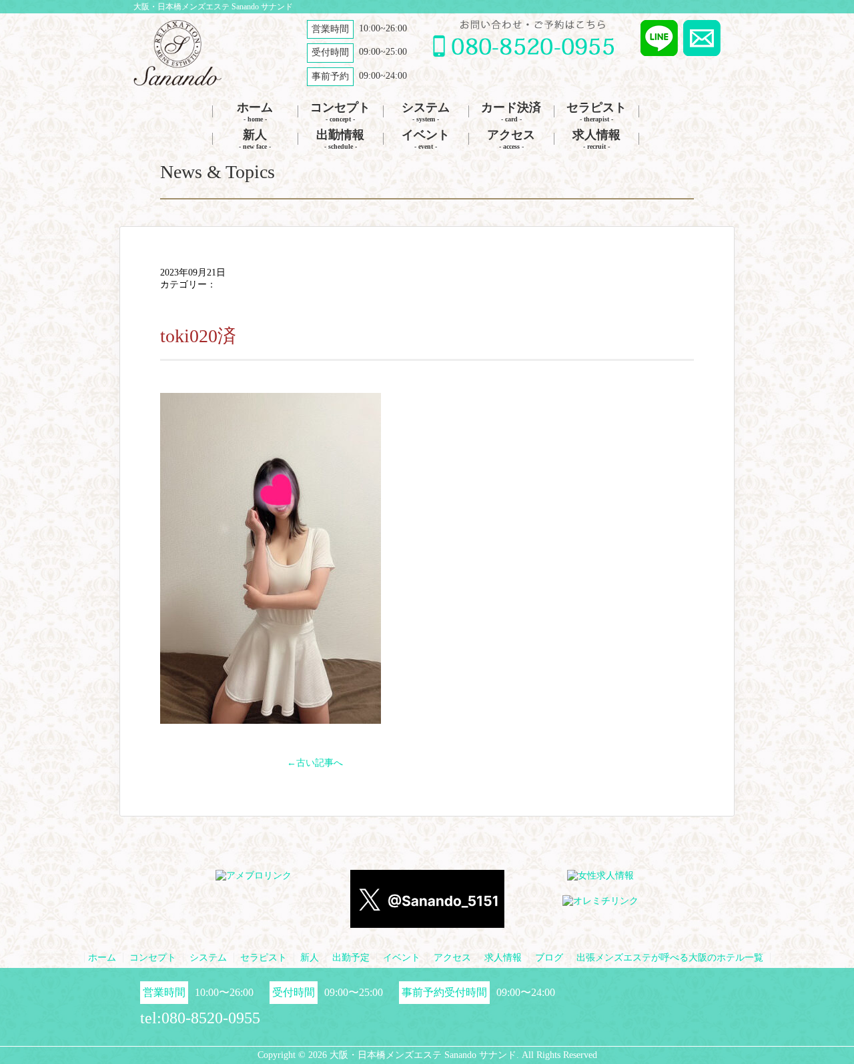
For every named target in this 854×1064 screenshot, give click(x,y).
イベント (426, 139)
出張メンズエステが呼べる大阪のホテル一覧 (669, 958)
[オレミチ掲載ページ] (600, 902)
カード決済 (511, 112)
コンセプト (340, 112)
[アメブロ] (254, 876)
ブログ (549, 958)
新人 (255, 139)
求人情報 (596, 139)
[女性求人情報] (600, 876)
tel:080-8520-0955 (200, 1018)
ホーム (255, 112)
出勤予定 (351, 958)
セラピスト (596, 112)
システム (426, 112)
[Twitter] (427, 922)
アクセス (511, 139)
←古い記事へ (315, 763)
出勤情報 (340, 139)
